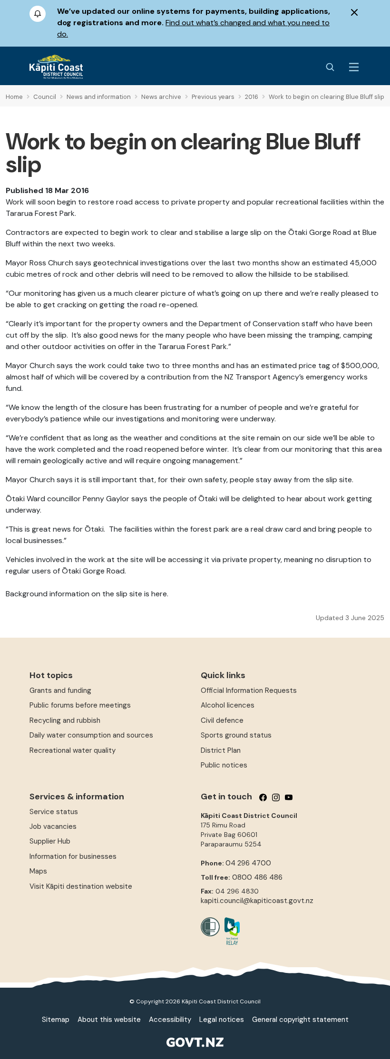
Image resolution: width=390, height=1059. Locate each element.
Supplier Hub (49, 841)
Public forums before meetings (80, 705)
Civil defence (222, 720)
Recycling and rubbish (64, 720)
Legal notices (221, 1019)
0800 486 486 (257, 877)
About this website (109, 1019)
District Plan (221, 750)
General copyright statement (300, 1019)
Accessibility (170, 1019)
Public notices (224, 765)
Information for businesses (73, 856)
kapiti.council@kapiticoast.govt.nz (257, 900)
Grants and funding (60, 690)
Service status (53, 811)
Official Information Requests (249, 690)
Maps (38, 871)
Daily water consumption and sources (91, 735)
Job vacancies (53, 826)
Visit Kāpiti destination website (80, 886)
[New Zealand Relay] (230, 931)
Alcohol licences (227, 705)
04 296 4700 (248, 863)
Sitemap (55, 1019)
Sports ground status (236, 735)
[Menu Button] (354, 67)
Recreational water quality (72, 750)
